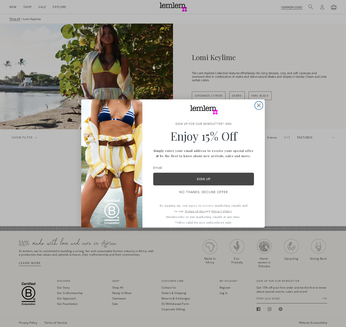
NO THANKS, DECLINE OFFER (203, 192)
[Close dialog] (259, 105)
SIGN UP (204, 179)
